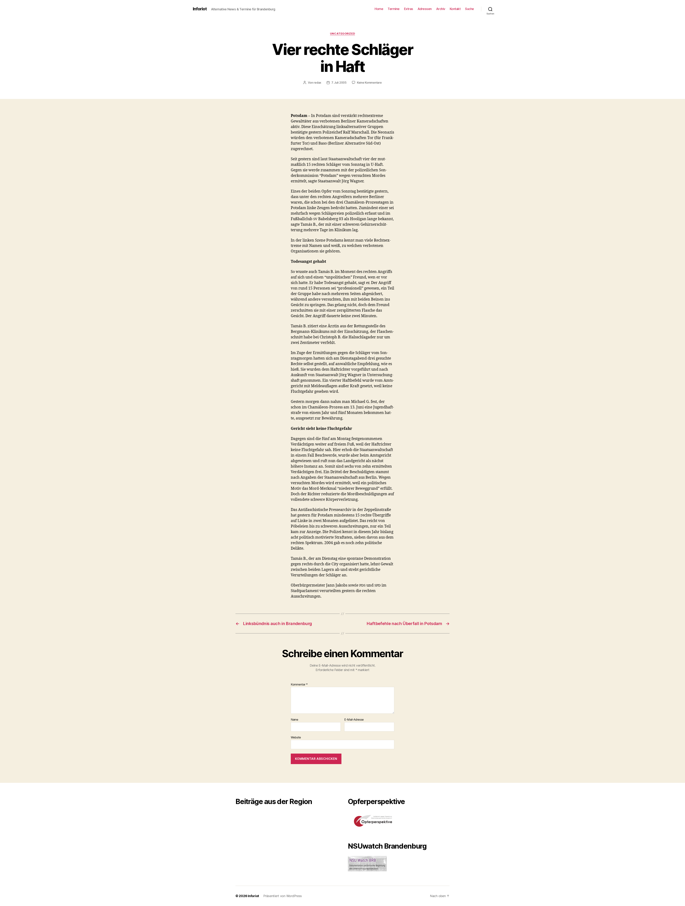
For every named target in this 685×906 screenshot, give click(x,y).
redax (317, 82)
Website (296, 737)
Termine (394, 9)
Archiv (440, 9)
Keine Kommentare (369, 82)
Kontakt (455, 9)
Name (294, 719)
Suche (469, 9)
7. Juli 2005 (339, 82)
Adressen (425, 9)
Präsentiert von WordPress (282, 896)
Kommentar (299, 684)
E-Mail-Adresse (354, 719)
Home (379, 9)
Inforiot (200, 9)
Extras (408, 9)
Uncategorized (342, 33)
